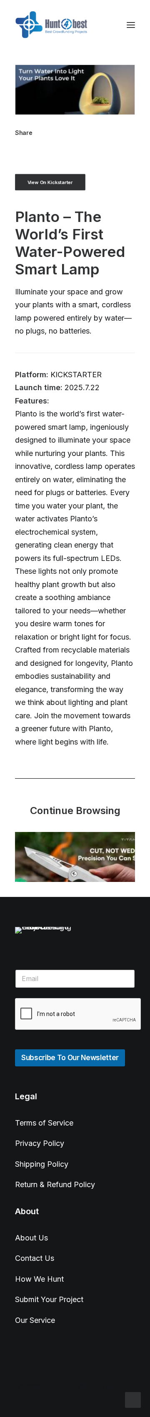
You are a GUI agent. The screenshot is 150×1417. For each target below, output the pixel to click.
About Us (31, 1237)
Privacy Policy (39, 1143)
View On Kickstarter (50, 182)
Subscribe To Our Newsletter (70, 1057)
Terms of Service (44, 1122)
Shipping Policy (41, 1164)
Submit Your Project (49, 1299)
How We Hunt (39, 1279)
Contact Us (34, 1258)
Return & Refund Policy (55, 1184)
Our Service (35, 1320)
